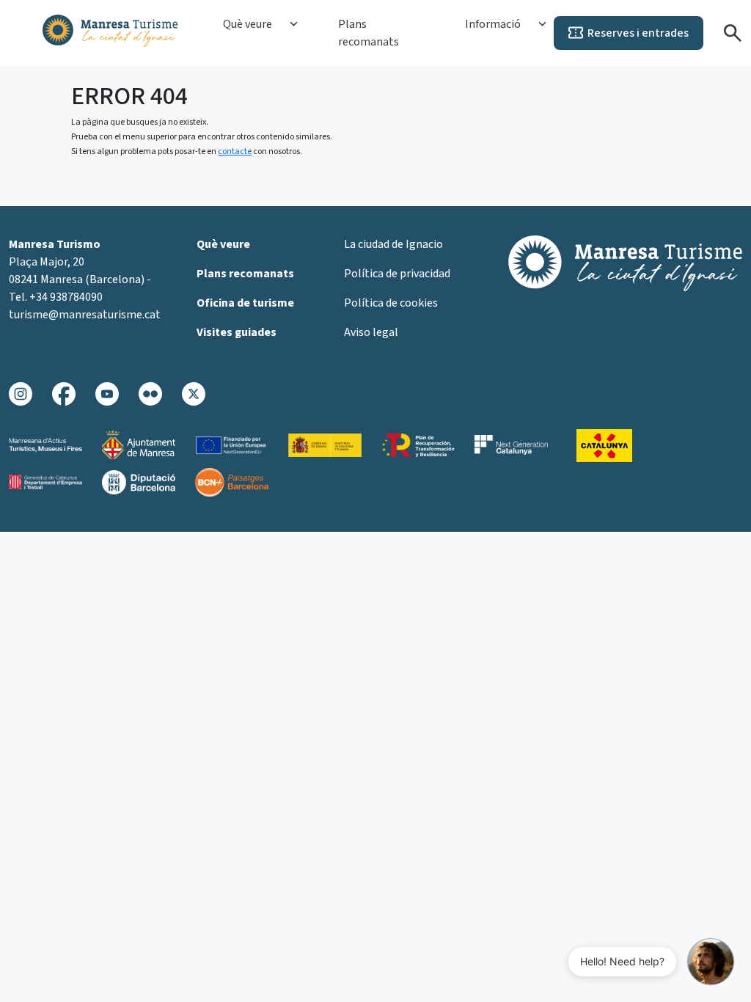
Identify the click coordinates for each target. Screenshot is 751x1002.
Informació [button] (493, 24)
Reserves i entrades (638, 33)
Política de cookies (391, 303)
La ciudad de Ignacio (393, 244)
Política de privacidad (397, 274)
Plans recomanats (368, 33)
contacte (235, 151)
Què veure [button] (247, 24)
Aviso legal (371, 332)
